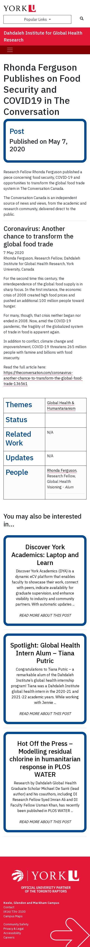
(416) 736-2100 (14, 912)
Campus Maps (13, 916)
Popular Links (36, 19)
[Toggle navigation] (10, 49)
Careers (9, 937)
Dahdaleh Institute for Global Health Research (43, 36)
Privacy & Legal (13, 929)
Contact (8, 907)
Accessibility (12, 933)
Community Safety (15, 924)
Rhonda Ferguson (61, 470)
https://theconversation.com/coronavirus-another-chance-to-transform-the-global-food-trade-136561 (43, 378)
